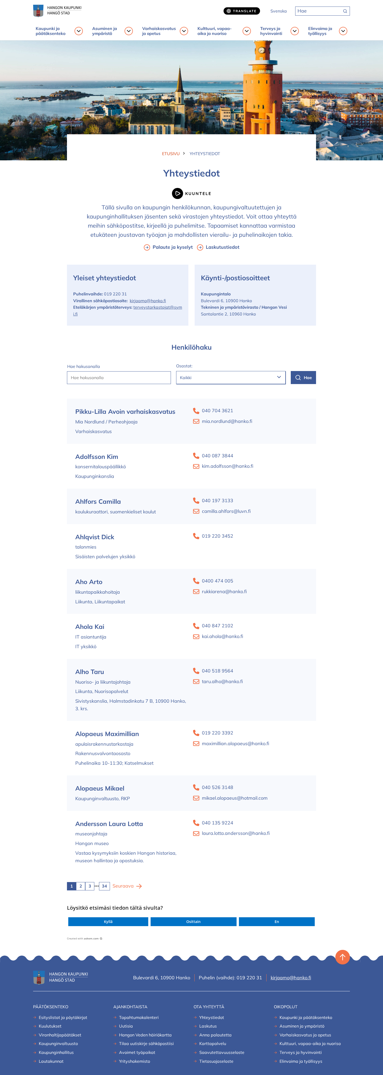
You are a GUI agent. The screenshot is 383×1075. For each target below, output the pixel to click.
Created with (83, 938)
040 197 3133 (217, 500)
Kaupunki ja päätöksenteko (50, 31)
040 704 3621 (217, 411)
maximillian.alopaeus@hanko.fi (235, 743)
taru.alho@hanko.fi (222, 681)
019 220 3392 (217, 733)
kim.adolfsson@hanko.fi (227, 466)
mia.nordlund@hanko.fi (227, 421)
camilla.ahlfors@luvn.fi (226, 511)
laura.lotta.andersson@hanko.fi (236, 833)
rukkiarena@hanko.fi (224, 591)
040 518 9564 (217, 671)
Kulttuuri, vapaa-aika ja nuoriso (214, 31)
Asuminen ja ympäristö (104, 31)
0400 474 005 (217, 581)
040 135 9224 (217, 823)
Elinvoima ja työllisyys (320, 31)
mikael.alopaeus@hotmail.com (235, 798)
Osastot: (184, 365)
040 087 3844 (217, 456)
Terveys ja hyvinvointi (271, 31)
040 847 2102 (217, 626)
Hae (308, 377)
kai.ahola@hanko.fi (222, 636)
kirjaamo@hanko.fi (148, 300)
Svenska (278, 11)
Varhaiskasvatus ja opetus (159, 31)
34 (104, 886)
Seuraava (123, 886)
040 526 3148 (217, 787)
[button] (108, 921)
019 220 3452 (217, 536)
